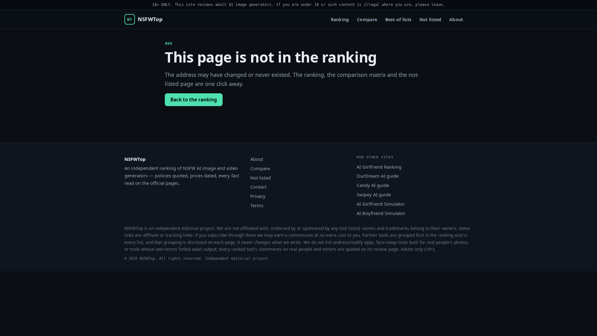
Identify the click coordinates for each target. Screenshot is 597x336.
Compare (367, 19)
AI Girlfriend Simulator (381, 204)
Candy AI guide (373, 185)
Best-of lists (398, 19)
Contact (258, 187)
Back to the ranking (193, 99)
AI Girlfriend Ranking (379, 167)
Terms (256, 205)
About (456, 19)
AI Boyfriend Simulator (381, 213)
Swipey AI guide (374, 194)
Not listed (430, 19)
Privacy (258, 196)
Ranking (340, 19)
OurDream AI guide (378, 176)
